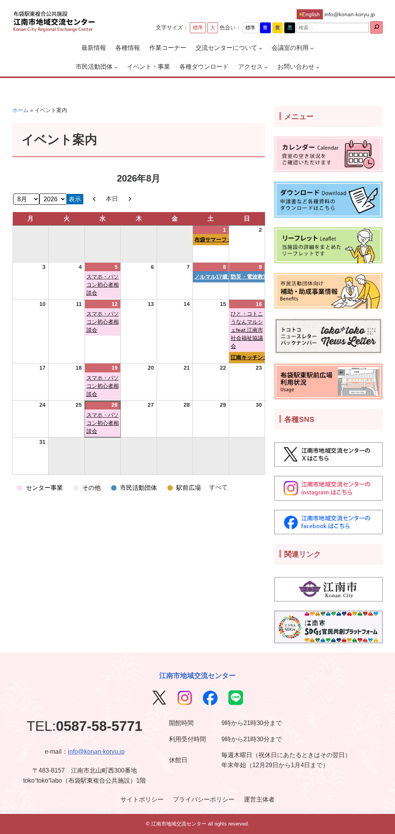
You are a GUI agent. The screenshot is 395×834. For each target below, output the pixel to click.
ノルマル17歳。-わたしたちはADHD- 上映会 (211, 276)
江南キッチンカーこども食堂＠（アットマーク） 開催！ (248, 357)
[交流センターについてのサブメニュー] (260, 48)
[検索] (376, 27)
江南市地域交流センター (197, 675)
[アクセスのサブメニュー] (266, 67)
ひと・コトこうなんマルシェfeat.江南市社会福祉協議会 (247, 330)
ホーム (20, 110)
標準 (198, 28)
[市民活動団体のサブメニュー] (116, 67)
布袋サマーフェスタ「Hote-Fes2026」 (211, 239)
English (311, 14)
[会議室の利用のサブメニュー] (312, 48)
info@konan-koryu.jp (96, 751)
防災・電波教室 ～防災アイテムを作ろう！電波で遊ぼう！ (248, 276)
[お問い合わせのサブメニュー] (317, 67)
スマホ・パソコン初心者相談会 (102, 284)
